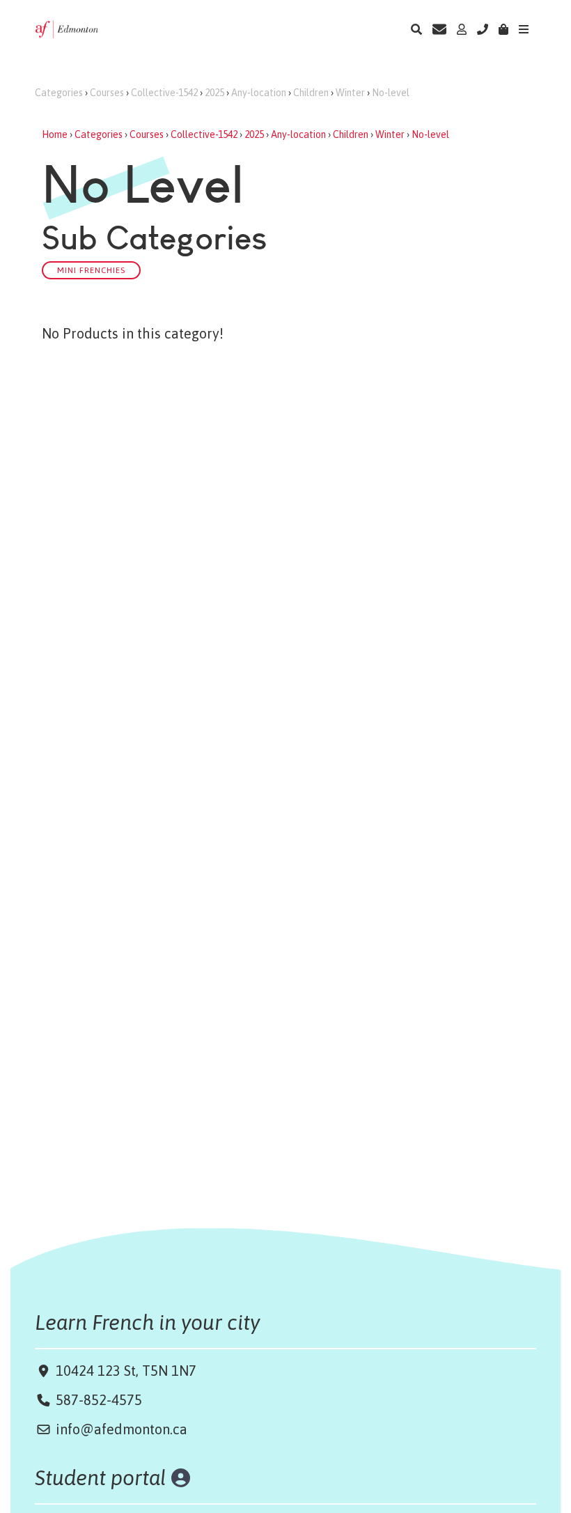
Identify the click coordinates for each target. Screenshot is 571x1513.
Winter (350, 92)
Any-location (258, 92)
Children (311, 92)
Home (55, 134)
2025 (214, 92)
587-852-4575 (99, 1400)
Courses (107, 92)
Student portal (100, 1477)
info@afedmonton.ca (121, 1429)
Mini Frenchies (91, 269)
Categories (59, 92)
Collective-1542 (164, 92)
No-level (390, 92)
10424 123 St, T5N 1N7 (124, 1371)
